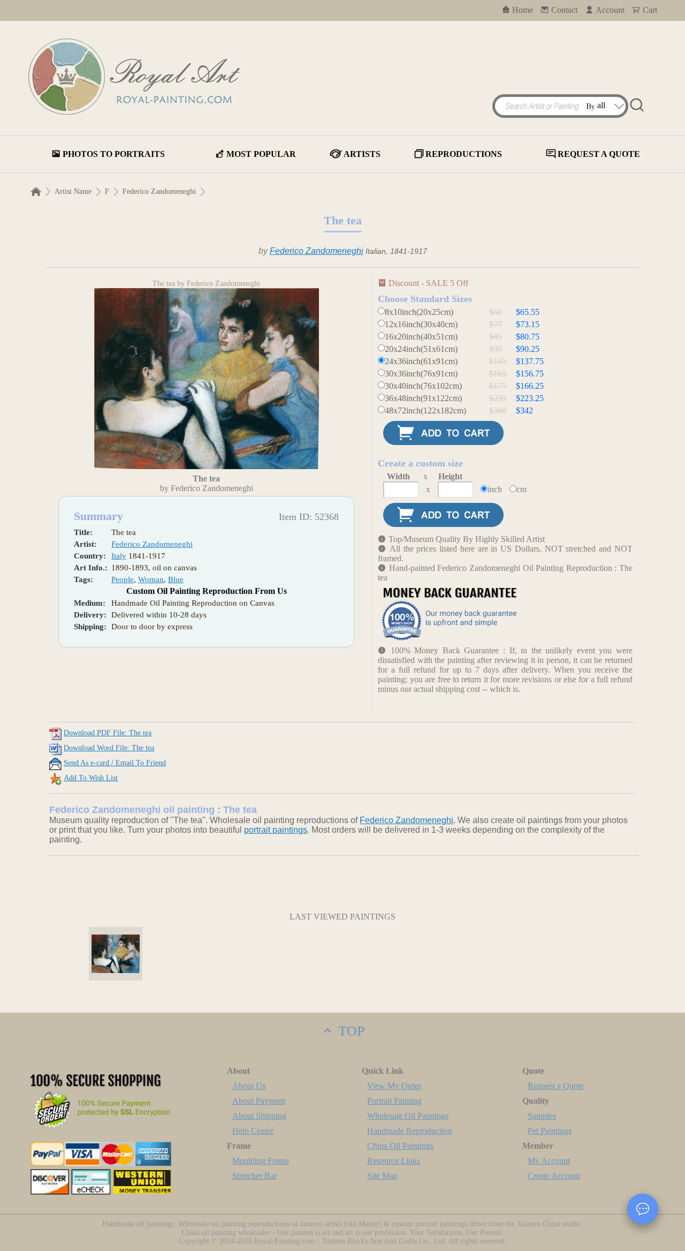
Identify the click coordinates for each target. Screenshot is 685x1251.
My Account (549, 1160)
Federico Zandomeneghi (159, 191)
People (122, 579)
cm (521, 489)
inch (495, 489)
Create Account (554, 1175)
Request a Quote (556, 1085)
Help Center (252, 1130)
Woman (151, 579)
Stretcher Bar (254, 1175)
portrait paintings (275, 829)
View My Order (394, 1085)
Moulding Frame (260, 1160)
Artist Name (73, 191)
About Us (248, 1085)
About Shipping (259, 1115)
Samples (542, 1115)
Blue (176, 579)
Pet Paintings (550, 1130)
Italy (118, 556)
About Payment (258, 1100)
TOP (349, 1031)
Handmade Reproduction (409, 1130)
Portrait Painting (394, 1100)
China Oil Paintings (400, 1145)
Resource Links (393, 1160)
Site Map (382, 1175)
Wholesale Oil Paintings (407, 1115)
